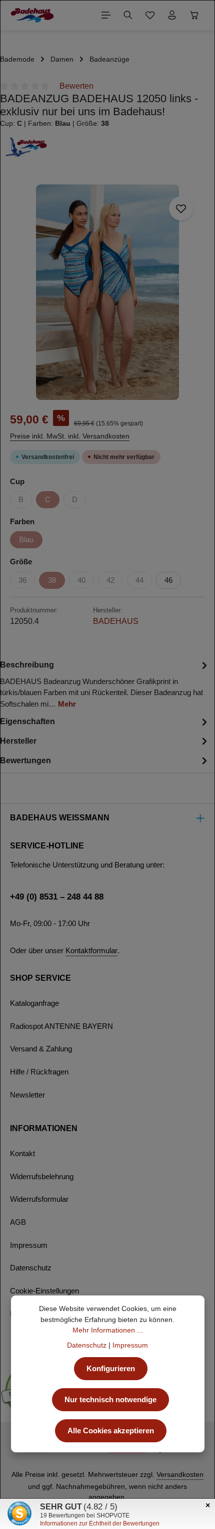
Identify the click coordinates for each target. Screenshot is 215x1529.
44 (140, 580)
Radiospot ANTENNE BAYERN (61, 1026)
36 (22, 580)
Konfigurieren (110, 1369)
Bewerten (77, 86)
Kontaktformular (92, 951)
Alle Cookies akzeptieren (111, 1431)
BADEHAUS (115, 621)
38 (52, 580)
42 (110, 580)
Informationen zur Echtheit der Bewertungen (100, 1523)
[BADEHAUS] (107, 146)
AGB (18, 1222)
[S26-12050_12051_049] (108, 292)
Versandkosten (180, 1474)
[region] (107, 292)
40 (82, 580)
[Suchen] (128, 15)
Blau (26, 540)
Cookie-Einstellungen (44, 1291)
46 (168, 580)
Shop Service (40, 978)
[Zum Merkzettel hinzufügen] (181, 208)
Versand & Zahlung (41, 1049)
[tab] (105, 684)
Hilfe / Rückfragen (39, 1072)
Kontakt (22, 1154)
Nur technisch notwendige (110, 1400)
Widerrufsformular (39, 1199)
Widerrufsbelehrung (42, 1177)
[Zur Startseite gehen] (32, 15)
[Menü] (106, 15)
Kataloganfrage (34, 1003)
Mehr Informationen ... (107, 1330)
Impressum (29, 1245)
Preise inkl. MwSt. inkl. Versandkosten (70, 436)
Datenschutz (31, 1268)
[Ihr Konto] (172, 15)
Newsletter (27, 1095)
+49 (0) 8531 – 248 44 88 (57, 897)
